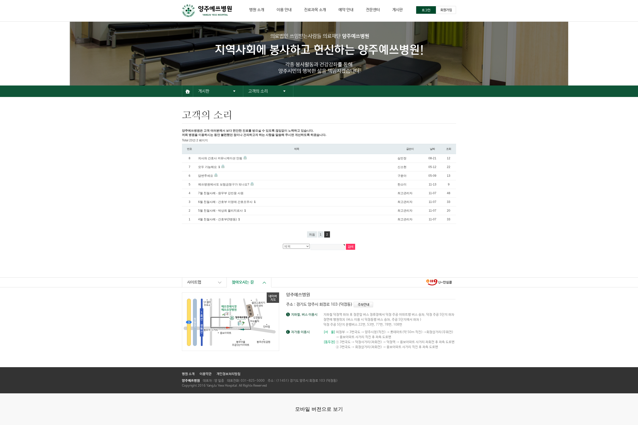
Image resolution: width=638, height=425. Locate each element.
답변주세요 (206, 175)
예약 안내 (345, 9)
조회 (448, 148)
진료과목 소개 (315, 9)
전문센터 (373, 9)
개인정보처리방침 (228, 374)
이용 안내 (284, 9)
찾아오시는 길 (243, 282)
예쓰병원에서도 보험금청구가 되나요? (224, 184)
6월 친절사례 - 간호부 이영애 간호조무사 (227, 202)
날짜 (432, 148)
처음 (312, 234)
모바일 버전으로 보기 (319, 409)
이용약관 (206, 374)
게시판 (397, 9)
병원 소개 (256, 9)
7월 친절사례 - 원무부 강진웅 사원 (220, 193)
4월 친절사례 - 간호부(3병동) (219, 219)
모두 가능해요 (209, 167)
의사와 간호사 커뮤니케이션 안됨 (220, 158)
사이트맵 (194, 282)
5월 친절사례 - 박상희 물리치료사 (222, 210)
